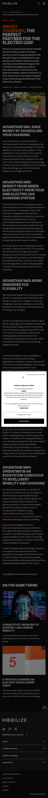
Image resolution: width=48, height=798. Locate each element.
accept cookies (24, 421)
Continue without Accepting (36, 374)
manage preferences (24, 414)
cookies (23, 391)
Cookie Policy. (24, 408)
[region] (24, 399)
